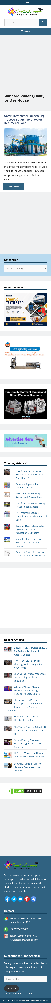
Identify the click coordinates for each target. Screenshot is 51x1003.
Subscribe (11, 988)
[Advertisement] (25, 60)
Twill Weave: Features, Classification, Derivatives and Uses (31, 516)
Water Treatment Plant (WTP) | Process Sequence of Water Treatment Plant (24, 119)
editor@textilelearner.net (23, 935)
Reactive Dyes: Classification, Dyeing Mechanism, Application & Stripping (31, 529)
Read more (14, 187)
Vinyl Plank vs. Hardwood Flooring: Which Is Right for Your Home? (30, 474)
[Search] (43, 22)
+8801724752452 (19, 929)
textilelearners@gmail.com (24, 939)
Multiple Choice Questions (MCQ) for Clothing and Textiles (29, 542)
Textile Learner (22, 1000)
